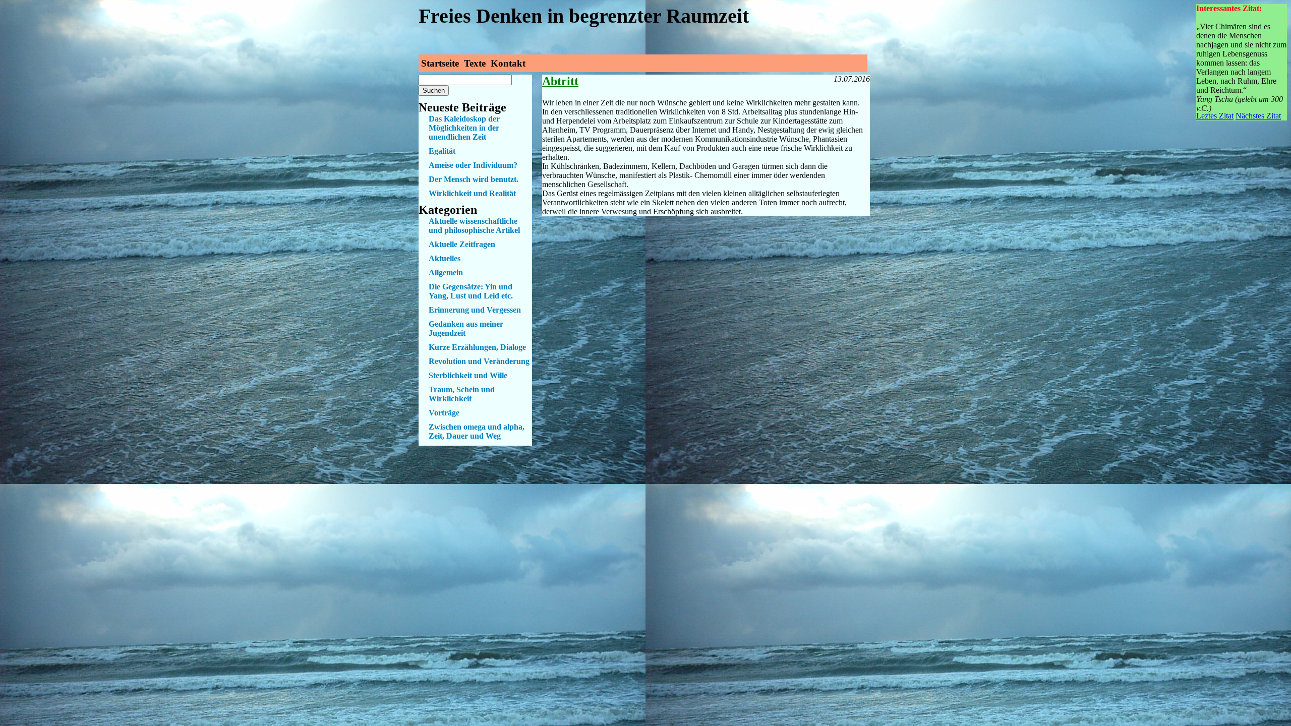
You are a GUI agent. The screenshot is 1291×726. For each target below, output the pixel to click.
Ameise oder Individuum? (473, 165)
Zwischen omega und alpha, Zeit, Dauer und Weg (476, 431)
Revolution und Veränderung (479, 361)
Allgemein (446, 272)
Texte (475, 63)
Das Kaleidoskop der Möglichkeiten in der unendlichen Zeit (464, 127)
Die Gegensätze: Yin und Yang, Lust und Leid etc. (471, 291)
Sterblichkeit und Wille (468, 375)
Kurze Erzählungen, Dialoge (477, 347)
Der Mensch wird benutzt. (473, 179)
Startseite (440, 63)
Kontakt (508, 63)
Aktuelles (444, 258)
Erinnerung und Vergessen (475, 310)
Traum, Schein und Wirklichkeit (462, 394)
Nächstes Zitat (1258, 115)
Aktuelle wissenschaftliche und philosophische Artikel (474, 225)
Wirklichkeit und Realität (472, 193)
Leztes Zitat (1215, 115)
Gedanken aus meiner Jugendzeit (466, 328)
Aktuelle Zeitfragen (462, 244)
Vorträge (444, 412)
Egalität (442, 151)
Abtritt (560, 81)
